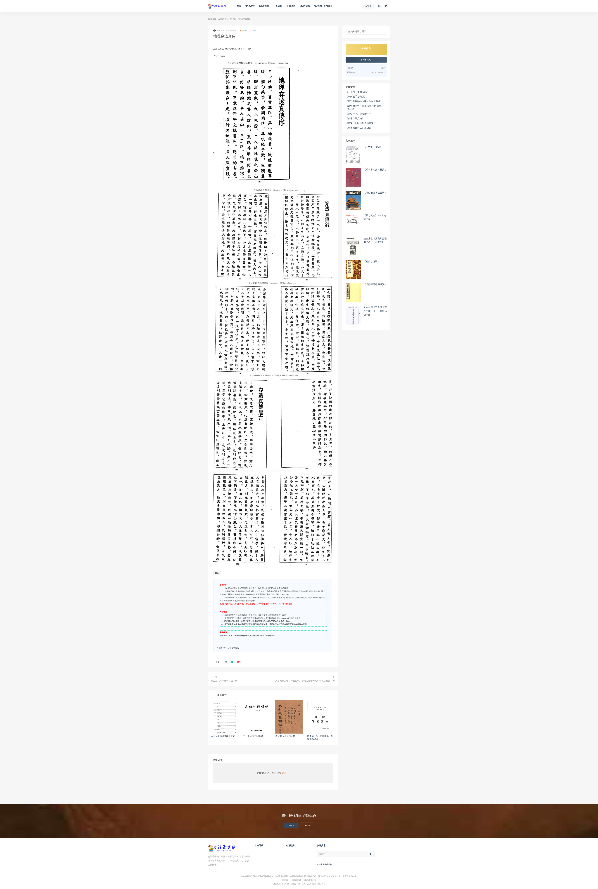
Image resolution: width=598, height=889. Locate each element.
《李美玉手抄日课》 (356, 97)
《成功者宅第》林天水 (375, 170)
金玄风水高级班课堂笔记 (223, 736)
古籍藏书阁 (223, 19)
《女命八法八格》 (355, 118)
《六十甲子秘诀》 (372, 147)
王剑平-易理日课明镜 (253, 736)
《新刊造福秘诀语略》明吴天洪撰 (363, 101)
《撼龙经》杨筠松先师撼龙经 (361, 123)
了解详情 (307, 825)
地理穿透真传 (233, 648)
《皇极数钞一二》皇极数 (358, 128)
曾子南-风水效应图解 (285, 736)
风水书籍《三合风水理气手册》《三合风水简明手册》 (375, 311)
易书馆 (233, 19)
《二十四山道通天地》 (357, 92)
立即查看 (291, 825)
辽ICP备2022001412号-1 (313, 884)
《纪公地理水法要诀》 (375, 193)
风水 (217, 573)
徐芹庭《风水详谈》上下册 (224, 681)
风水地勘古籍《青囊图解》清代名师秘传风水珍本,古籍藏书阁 (305, 681)
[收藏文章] (226, 662)
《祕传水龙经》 (371, 261)
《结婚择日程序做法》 (375, 284)
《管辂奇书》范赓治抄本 (358, 114)
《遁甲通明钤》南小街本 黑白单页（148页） (363, 107)
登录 (284, 773)
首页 (239, 6)
